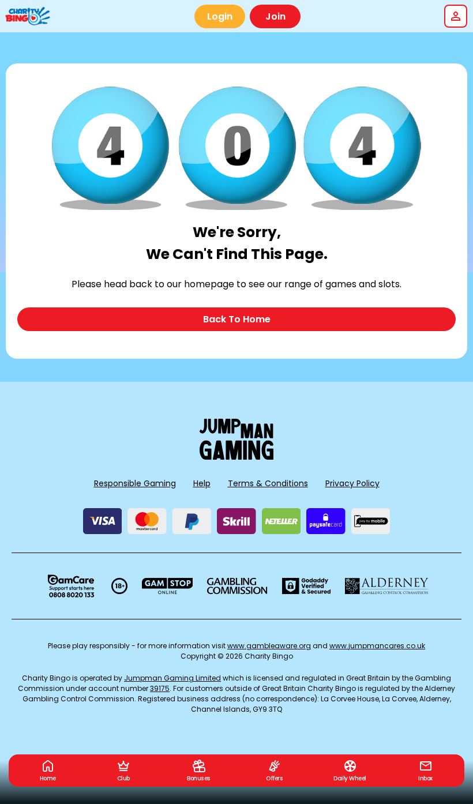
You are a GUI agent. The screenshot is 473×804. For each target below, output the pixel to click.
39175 (160, 688)
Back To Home (237, 319)
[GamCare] (71, 586)
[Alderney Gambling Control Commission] (387, 586)
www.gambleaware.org (269, 646)
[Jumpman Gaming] (236, 456)
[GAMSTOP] (167, 586)
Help (202, 483)
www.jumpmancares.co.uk (377, 646)
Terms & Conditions (268, 483)
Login (219, 16)
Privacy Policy (352, 483)
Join (275, 16)
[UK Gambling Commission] (237, 586)
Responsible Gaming (135, 483)
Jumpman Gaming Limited (172, 678)
